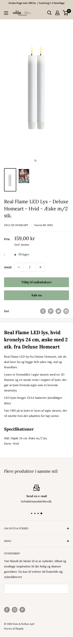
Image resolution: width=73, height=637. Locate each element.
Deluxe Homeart (16, 225)
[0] (65, 12)
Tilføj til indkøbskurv (36, 282)
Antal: (8, 267)
